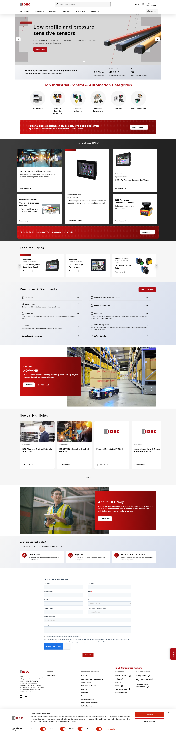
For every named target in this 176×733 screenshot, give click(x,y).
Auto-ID (118, 108)
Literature (84, 689)
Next (156, 265)
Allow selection (149, 721)
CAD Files (84, 676)
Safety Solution (86, 706)
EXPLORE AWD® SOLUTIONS (48, 53)
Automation (38, 108)
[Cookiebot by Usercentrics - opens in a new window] (17, 729)
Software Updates (87, 699)
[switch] (62, 729)
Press (83, 696)
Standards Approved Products (92, 679)
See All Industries (44, 385)
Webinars (84, 692)
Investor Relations (121, 676)
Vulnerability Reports (88, 686)
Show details (110, 729)
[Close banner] (168, 712)
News (117, 682)
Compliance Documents (89, 703)
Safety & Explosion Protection (57, 110)
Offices (117, 679)
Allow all (150, 714)
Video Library (86, 682)
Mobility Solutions (138, 108)
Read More (29, 385)
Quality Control (141, 676)
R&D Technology (121, 692)
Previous (19, 265)
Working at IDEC (121, 689)
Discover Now (105, 519)
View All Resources (147, 289)
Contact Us (51, 676)
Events (117, 686)
